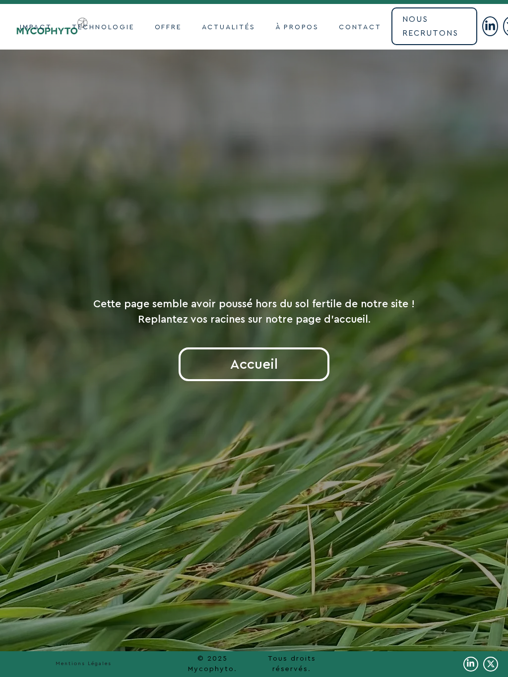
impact (36, 27)
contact (360, 27)
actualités (228, 27)
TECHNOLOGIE (103, 27)
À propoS (297, 27)
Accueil (254, 364)
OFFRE (168, 27)
